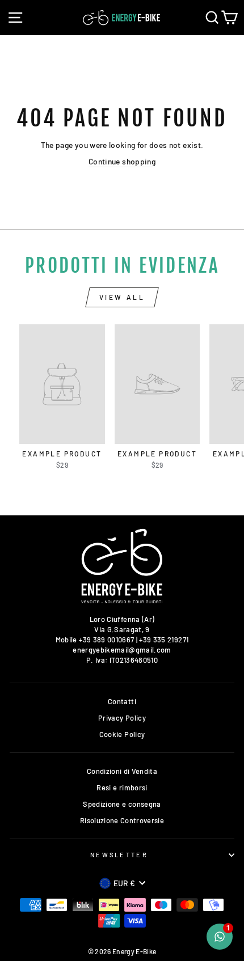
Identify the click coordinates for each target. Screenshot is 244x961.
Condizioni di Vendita (122, 771)
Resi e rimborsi (121, 787)
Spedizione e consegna (122, 803)
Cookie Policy (122, 734)
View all (122, 297)
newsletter (119, 854)
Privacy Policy (122, 717)
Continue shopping (122, 161)
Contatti (122, 701)
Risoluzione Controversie (122, 820)
